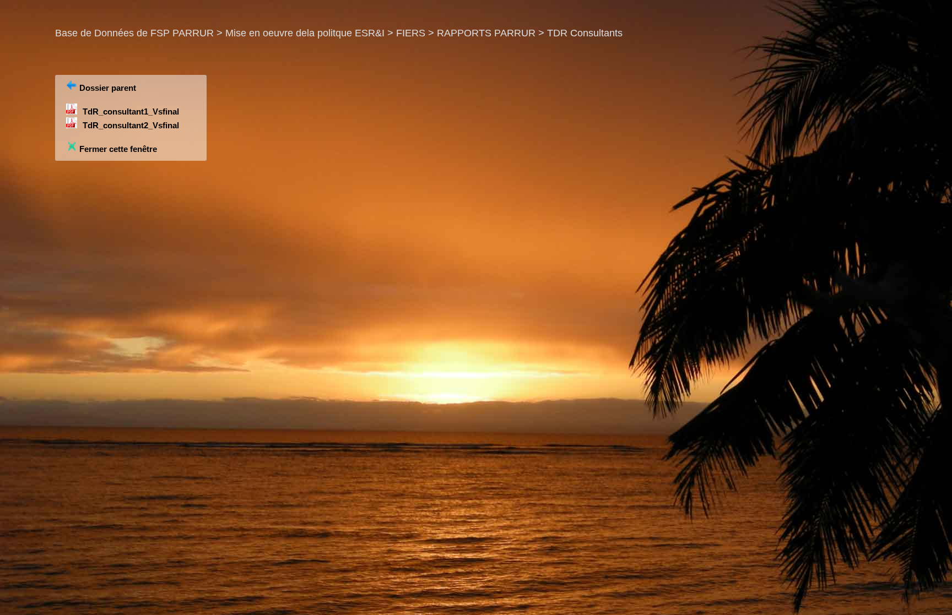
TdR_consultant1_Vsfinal (131, 111)
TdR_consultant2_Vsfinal (131, 125)
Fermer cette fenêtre (117, 149)
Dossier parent (106, 87)
